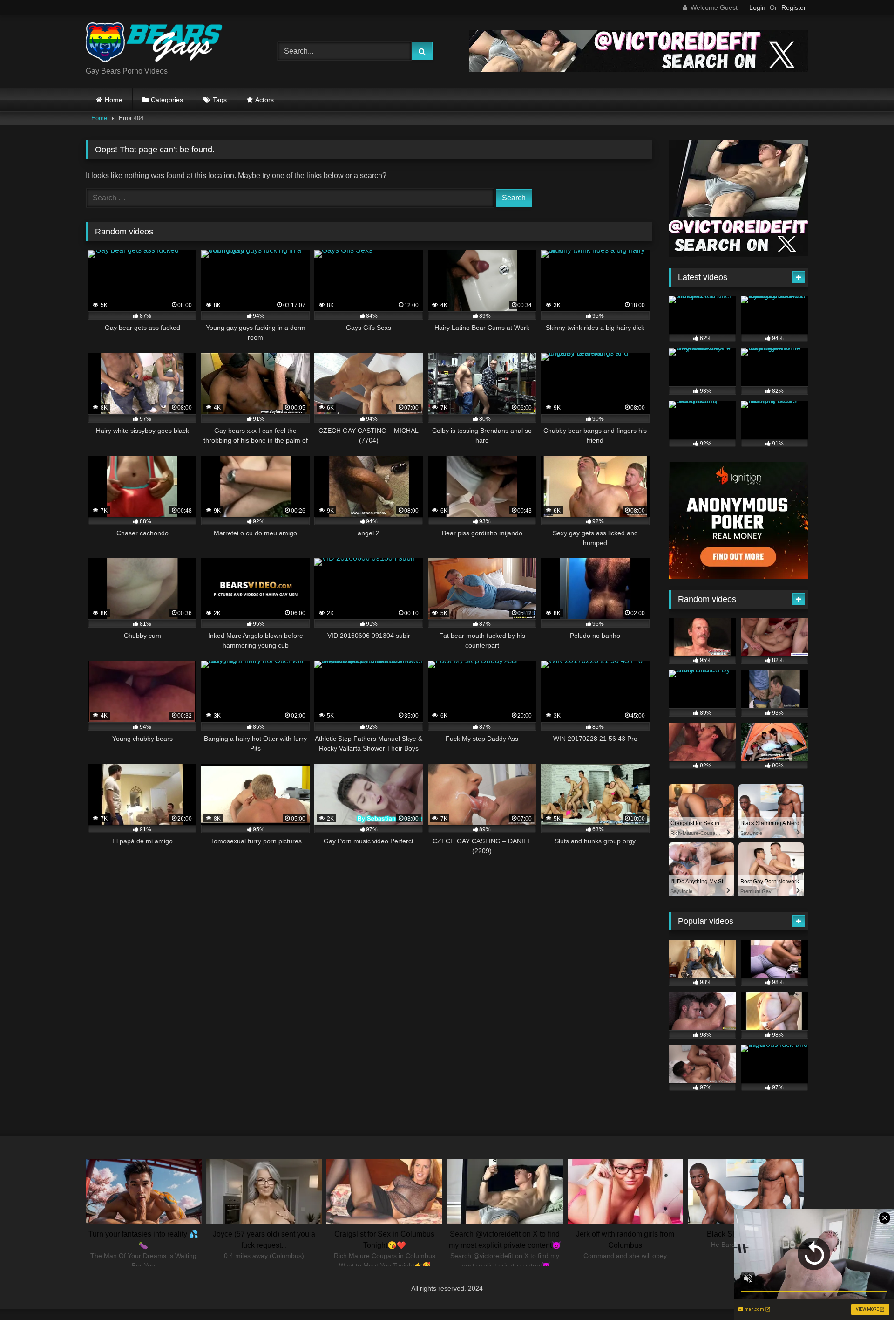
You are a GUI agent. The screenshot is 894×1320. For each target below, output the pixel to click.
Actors (264, 99)
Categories (167, 99)
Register (793, 7)
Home (113, 99)
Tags (220, 99)
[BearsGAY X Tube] (155, 44)
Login (757, 7)
